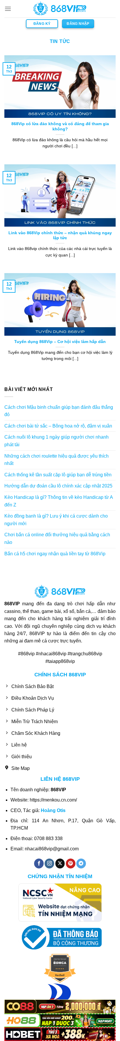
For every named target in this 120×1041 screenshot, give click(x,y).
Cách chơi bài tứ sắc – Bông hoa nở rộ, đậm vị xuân (58, 425)
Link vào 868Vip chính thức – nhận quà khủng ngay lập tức (60, 235)
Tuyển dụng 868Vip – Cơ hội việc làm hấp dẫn (60, 341)
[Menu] (7, 8)
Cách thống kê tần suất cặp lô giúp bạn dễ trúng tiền (58, 474)
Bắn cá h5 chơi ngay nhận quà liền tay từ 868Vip (54, 553)
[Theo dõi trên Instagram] (49, 863)
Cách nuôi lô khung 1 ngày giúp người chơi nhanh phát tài (56, 441)
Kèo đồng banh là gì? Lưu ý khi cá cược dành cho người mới (56, 519)
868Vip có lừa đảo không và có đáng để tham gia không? (60, 126)
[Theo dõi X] (60, 863)
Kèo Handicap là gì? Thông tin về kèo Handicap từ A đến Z (58, 501)
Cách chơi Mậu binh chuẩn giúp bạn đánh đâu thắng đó (58, 411)
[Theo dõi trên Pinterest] (70, 863)
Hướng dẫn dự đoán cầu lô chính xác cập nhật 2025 (58, 485)
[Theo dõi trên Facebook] (39, 863)
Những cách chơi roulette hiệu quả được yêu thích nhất (56, 460)
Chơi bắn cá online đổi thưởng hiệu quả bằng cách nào (57, 538)
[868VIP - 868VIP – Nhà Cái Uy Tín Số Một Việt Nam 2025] (60, 9)
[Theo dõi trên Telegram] (81, 863)
